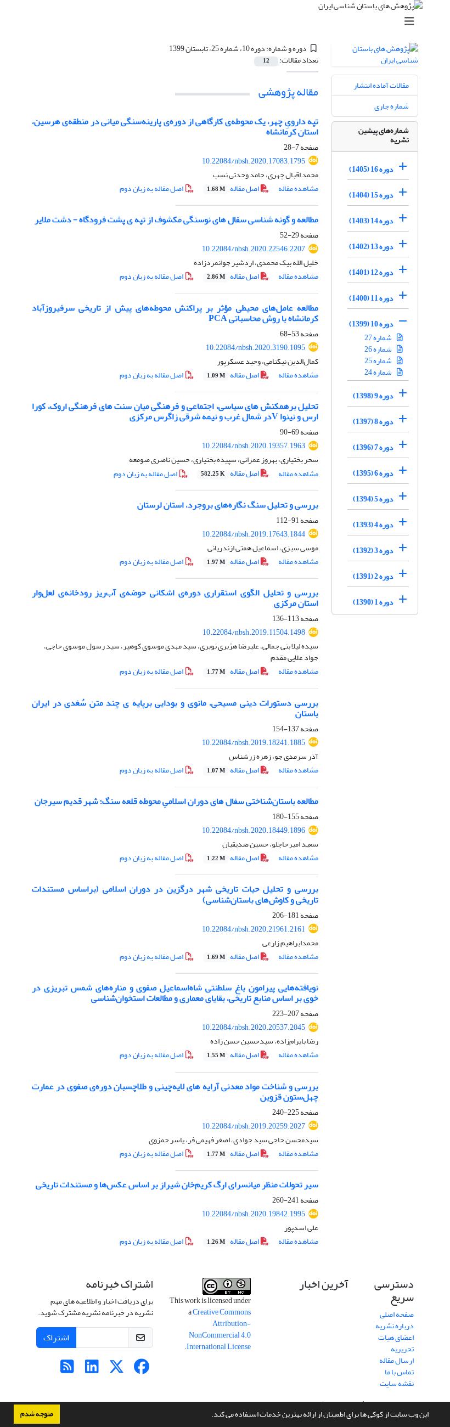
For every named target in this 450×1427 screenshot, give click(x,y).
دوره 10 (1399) (371, 324)
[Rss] (67, 1369)
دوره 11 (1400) (371, 298)
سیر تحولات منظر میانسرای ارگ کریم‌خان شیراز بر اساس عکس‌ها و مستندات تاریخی (177, 1184)
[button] (208, 1415)
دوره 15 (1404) (371, 195)
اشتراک (56, 1337)
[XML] (162, 48)
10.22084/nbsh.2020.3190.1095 (255, 347)
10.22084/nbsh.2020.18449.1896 (253, 830)
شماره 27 (378, 337)
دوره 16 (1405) (371, 169)
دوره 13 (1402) (371, 246)
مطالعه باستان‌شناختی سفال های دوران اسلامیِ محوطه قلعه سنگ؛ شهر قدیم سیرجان (176, 801)
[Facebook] (141, 1369)
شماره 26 (378, 349)
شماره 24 (378, 372)
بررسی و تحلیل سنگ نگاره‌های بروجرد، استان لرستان (227, 505)
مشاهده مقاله (298, 188)
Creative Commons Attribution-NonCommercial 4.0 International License (219, 1329)
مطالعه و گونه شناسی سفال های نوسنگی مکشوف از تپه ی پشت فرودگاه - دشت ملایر (176, 219)
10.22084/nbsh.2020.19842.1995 (253, 1213)
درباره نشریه (394, 1325)
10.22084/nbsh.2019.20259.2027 (253, 1126)
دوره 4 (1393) (373, 524)
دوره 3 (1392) (373, 550)
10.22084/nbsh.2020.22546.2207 (253, 248)
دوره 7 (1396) (373, 447)
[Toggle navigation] (228, 22)
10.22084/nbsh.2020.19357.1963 (253, 445)
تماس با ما (399, 1371)
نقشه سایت (397, 1383)
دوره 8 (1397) (373, 421)
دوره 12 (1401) (371, 272)
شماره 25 (378, 360)
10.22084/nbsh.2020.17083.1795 (253, 161)
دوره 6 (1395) (373, 473)
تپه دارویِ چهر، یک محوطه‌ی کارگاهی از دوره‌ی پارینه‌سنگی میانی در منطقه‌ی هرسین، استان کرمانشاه (175, 126)
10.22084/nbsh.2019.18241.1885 (253, 742)
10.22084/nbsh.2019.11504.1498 (254, 632)
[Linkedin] (92, 1369)
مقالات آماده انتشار (381, 85)
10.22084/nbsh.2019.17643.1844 (253, 534)
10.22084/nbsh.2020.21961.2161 (253, 929)
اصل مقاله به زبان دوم (152, 188)
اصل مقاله (233, 188)
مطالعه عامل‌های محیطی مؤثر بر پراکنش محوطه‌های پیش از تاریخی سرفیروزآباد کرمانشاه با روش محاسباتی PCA (175, 313)
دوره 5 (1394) (373, 499)
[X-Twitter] (116, 1369)
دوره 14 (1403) (371, 220)
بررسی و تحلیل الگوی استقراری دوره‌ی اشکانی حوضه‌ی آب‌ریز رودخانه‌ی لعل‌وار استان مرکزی (175, 597)
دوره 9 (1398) (373, 395)
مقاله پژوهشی (288, 92)
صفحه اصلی (397, 1314)
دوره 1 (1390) (373, 602)
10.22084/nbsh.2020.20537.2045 (253, 1027)
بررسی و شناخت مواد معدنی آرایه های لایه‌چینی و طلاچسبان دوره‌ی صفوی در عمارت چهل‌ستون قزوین (175, 1091)
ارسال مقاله (396, 1360)
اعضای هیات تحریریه (396, 1343)
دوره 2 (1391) (373, 576)
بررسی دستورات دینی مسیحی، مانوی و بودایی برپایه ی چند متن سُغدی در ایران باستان (175, 708)
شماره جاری (391, 106)
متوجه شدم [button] (36, 1413)
